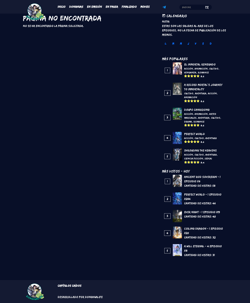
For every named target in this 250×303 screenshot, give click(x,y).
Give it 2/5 (188, 75)
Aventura (200, 93)
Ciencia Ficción (193, 158)
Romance (203, 72)
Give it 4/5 (195, 75)
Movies (145, 6)
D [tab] (211, 43)
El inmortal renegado (200, 64)
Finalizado (129, 6)
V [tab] (195, 43)
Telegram (164, 7)
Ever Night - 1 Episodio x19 (202, 212)
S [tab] (203, 43)
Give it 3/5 (191, 75)
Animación (201, 68)
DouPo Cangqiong (197, 109)
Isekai (208, 158)
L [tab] (165, 43)
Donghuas (76, 6)
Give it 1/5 (185, 75)
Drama (188, 121)
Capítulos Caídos (69, 285)
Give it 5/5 (198, 75)
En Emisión (94, 6)
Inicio (62, 6)
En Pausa (112, 6)
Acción (188, 68)
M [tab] (173, 43)
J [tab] (188, 43)
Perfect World (194, 134)
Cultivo (213, 68)
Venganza (190, 72)
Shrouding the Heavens (200, 150)
